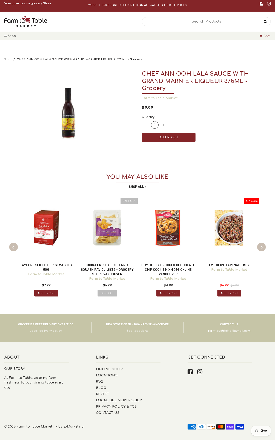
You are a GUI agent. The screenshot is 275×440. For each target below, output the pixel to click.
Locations (107, 375)
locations (141, 330)
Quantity (148, 117)
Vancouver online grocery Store (27, 3)
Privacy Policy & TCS (116, 406)
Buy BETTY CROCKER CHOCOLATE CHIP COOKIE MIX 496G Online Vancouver (168, 269)
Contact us (108, 413)
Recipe (102, 394)
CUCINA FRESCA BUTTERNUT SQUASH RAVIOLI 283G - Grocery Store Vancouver (107, 269)
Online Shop (109, 369)
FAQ (99, 381)
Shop (11, 36)
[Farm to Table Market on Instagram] (269, 3)
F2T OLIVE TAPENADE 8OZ (229, 265)
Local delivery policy (46, 330)
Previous (13, 247)
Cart (267, 36)
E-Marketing (74, 426)
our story (14, 369)
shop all (136, 187)
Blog (101, 388)
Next (261, 247)
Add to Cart (46, 293)
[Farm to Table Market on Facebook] (262, 3)
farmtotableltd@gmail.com (229, 330)
